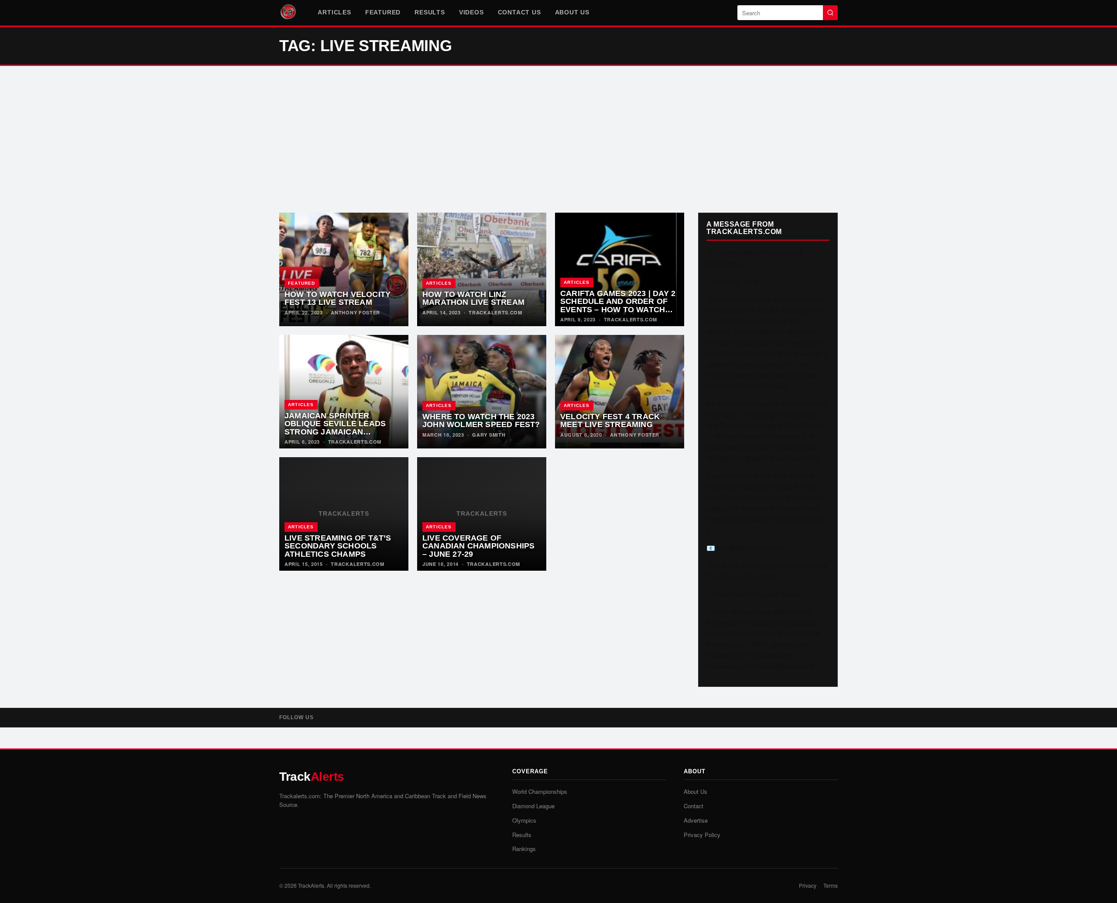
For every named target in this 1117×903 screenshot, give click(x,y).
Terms (830, 885)
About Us (572, 12)
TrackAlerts (311, 885)
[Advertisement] (558, 139)
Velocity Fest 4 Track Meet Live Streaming (610, 420)
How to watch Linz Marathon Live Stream (473, 298)
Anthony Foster (355, 312)
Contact (693, 806)
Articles (334, 12)
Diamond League (533, 806)
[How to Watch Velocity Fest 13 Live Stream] (343, 269)
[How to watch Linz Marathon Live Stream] (481, 269)
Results (430, 12)
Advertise (696, 820)
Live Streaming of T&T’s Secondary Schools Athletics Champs (337, 546)
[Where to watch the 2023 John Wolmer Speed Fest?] (481, 391)
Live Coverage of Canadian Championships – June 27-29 (478, 546)
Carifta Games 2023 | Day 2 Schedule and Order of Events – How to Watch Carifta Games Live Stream (617, 309)
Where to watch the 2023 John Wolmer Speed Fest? (481, 420)
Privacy (807, 885)
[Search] (830, 12)
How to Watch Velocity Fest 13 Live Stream (337, 298)
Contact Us (519, 12)
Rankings (524, 848)
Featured (383, 12)
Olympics (524, 820)
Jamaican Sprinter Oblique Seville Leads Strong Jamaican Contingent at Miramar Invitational (337, 431)
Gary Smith (488, 434)
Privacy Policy (702, 835)
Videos (471, 12)
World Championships (539, 791)
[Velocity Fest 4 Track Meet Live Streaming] (619, 391)
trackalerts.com (495, 312)
